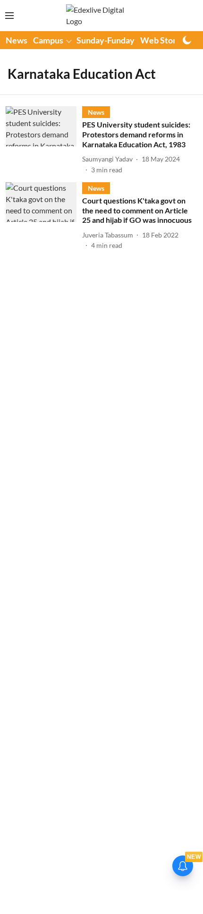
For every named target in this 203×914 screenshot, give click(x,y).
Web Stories (163, 40)
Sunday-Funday (105, 40)
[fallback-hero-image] (44, 140)
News (16, 40)
